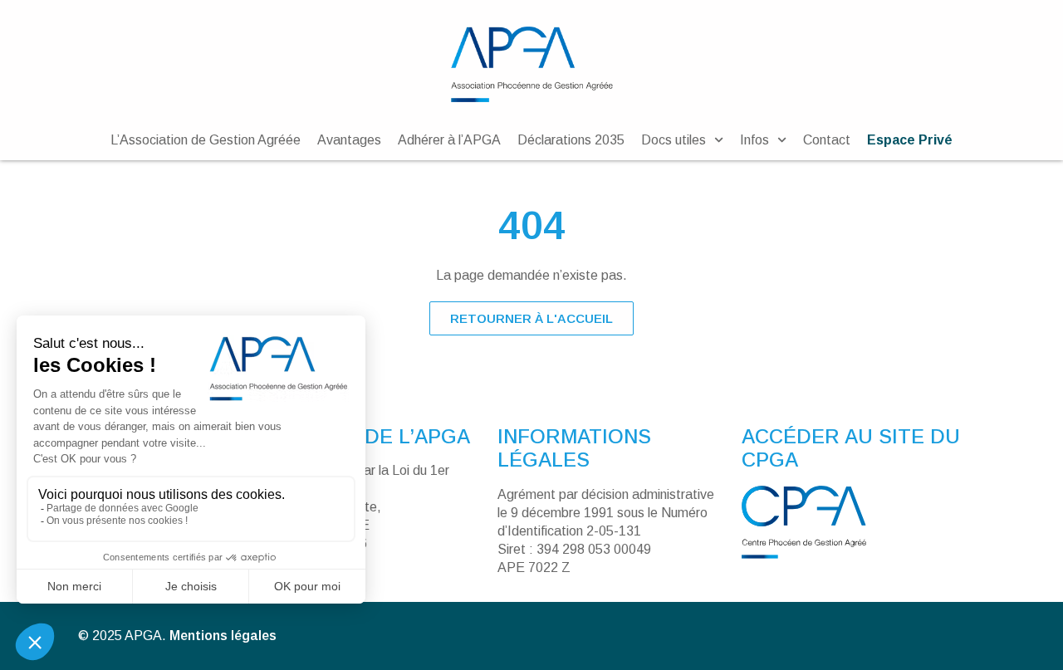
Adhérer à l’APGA (449, 140)
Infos (754, 140)
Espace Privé (910, 140)
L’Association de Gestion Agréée (205, 140)
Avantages (349, 140)
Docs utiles (673, 140)
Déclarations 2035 (571, 140)
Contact (826, 140)
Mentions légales (223, 635)
